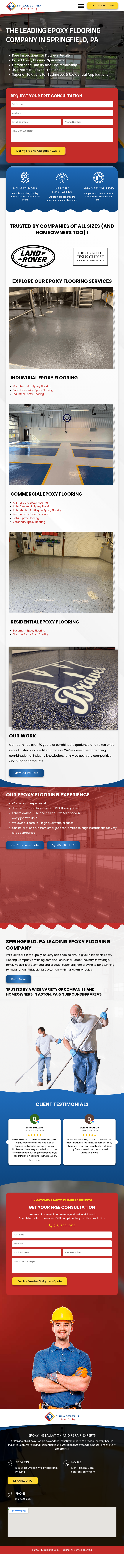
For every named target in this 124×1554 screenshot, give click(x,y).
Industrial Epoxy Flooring (28, 394)
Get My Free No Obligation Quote (38, 151)
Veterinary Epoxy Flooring (29, 522)
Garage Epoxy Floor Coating (31, 634)
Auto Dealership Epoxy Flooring (32, 506)
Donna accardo (34, 1127)
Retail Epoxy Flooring (26, 518)
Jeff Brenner (89, 1127)
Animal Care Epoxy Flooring (30, 503)
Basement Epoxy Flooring (29, 630)
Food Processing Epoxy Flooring (33, 390)
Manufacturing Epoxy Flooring (32, 386)
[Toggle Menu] (81, 6)
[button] (115, 1142)
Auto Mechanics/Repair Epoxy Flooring (37, 510)
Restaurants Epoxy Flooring (30, 514)
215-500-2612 (23, 1499)
